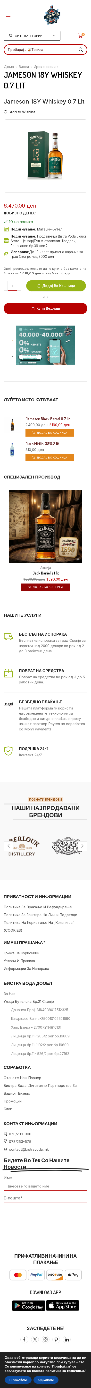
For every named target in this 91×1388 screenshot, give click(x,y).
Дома (9, 66)
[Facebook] (24, 1339)
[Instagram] (46, 1339)
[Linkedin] (67, 1339)
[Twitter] (35, 1339)
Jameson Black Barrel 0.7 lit (47, 419)
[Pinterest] (56, 1339)
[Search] (81, 49)
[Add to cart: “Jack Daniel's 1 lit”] (86, 551)
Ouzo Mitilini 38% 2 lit (42, 443)
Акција (45, 567)
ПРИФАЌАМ (18, 1380)
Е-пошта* (13, 1198)
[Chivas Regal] (68, 846)
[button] (8, 15)
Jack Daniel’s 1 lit (46, 573)
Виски (23, 66)
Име (8, 1177)
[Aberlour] (23, 846)
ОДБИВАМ (46, 1380)
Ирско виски (44, 66)
